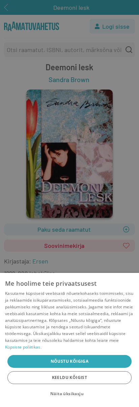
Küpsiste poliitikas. (23, 347)
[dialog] (69, 340)
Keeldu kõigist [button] (69, 377)
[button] (69, 393)
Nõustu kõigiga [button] (70, 361)
